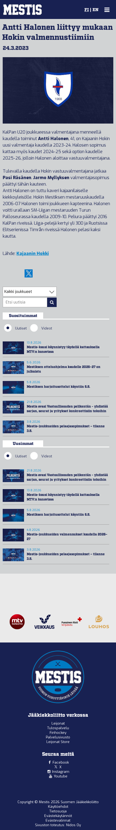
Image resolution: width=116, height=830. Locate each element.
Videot (46, 328)
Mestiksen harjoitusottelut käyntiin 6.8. (58, 387)
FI (86, 10)
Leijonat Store (58, 741)
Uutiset (21, 328)
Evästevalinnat (58, 820)
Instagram (60, 771)
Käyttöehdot (58, 806)
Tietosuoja (58, 811)
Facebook (61, 762)
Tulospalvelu (58, 728)
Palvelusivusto (58, 737)
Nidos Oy (73, 825)
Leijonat (58, 723)
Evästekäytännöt (58, 815)
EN (95, 10)
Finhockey (58, 732)
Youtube (60, 776)
